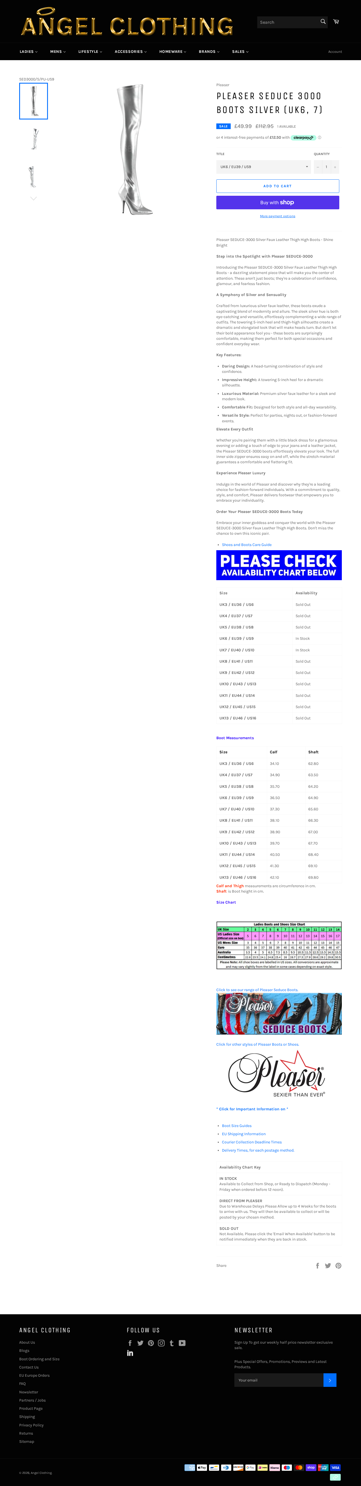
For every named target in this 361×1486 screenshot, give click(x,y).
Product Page (31, 1408)
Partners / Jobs (32, 1400)
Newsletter (28, 1392)
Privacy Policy (31, 1425)
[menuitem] (29, 51)
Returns (26, 1433)
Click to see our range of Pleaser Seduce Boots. (257, 989)
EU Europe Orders (34, 1375)
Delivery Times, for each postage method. (258, 1150)
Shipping (27, 1416)
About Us (27, 1342)
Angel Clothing (41, 1473)
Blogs (24, 1350)
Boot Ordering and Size (39, 1359)
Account (335, 51)
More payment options (277, 216)
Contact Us (29, 1367)
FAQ (22, 1383)
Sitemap (26, 1441)
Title (220, 154)
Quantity (322, 154)
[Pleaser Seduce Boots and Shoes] (279, 1033)
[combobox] (292, 22)
